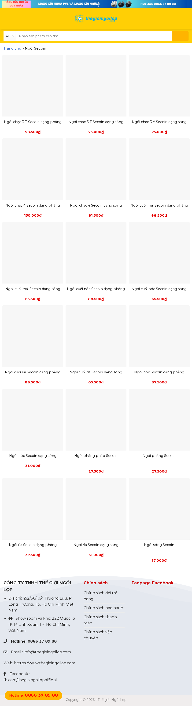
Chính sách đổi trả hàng (100, 596)
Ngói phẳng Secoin (159, 456)
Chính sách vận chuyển (98, 635)
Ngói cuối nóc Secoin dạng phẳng (96, 289)
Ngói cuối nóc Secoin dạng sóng (159, 289)
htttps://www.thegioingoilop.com (44, 663)
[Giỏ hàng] (185, 18)
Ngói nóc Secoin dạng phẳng (159, 372)
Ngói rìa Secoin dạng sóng (96, 545)
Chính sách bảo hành (103, 608)
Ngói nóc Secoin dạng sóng (32, 456)
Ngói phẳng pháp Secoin (96, 456)
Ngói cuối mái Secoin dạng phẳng (159, 205)
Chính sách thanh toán (100, 620)
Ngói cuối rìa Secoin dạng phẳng (32, 372)
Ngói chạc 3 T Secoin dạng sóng (96, 122)
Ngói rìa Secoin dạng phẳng (33, 545)
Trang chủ (12, 48)
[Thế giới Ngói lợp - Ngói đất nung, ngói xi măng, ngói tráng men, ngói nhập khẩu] (96, 18)
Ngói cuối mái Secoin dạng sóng (32, 289)
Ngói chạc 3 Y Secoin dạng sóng (159, 122)
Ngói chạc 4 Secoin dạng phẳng (32, 205)
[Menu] (6, 18)
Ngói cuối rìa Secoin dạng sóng (96, 372)
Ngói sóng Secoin (159, 545)
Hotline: (33, 695)
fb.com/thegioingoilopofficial (30, 680)
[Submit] (180, 36)
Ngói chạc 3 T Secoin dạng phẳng (33, 122)
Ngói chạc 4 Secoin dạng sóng (96, 205)
